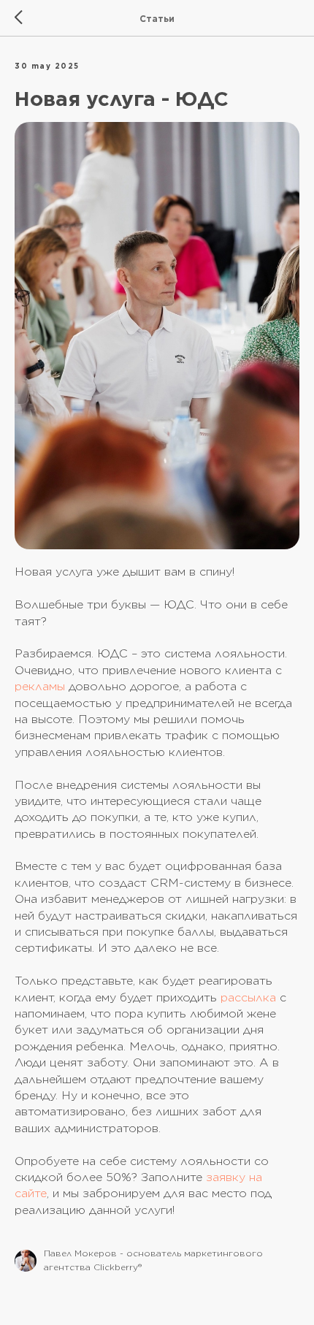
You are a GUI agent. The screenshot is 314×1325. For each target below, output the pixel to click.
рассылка (248, 997)
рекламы (40, 686)
